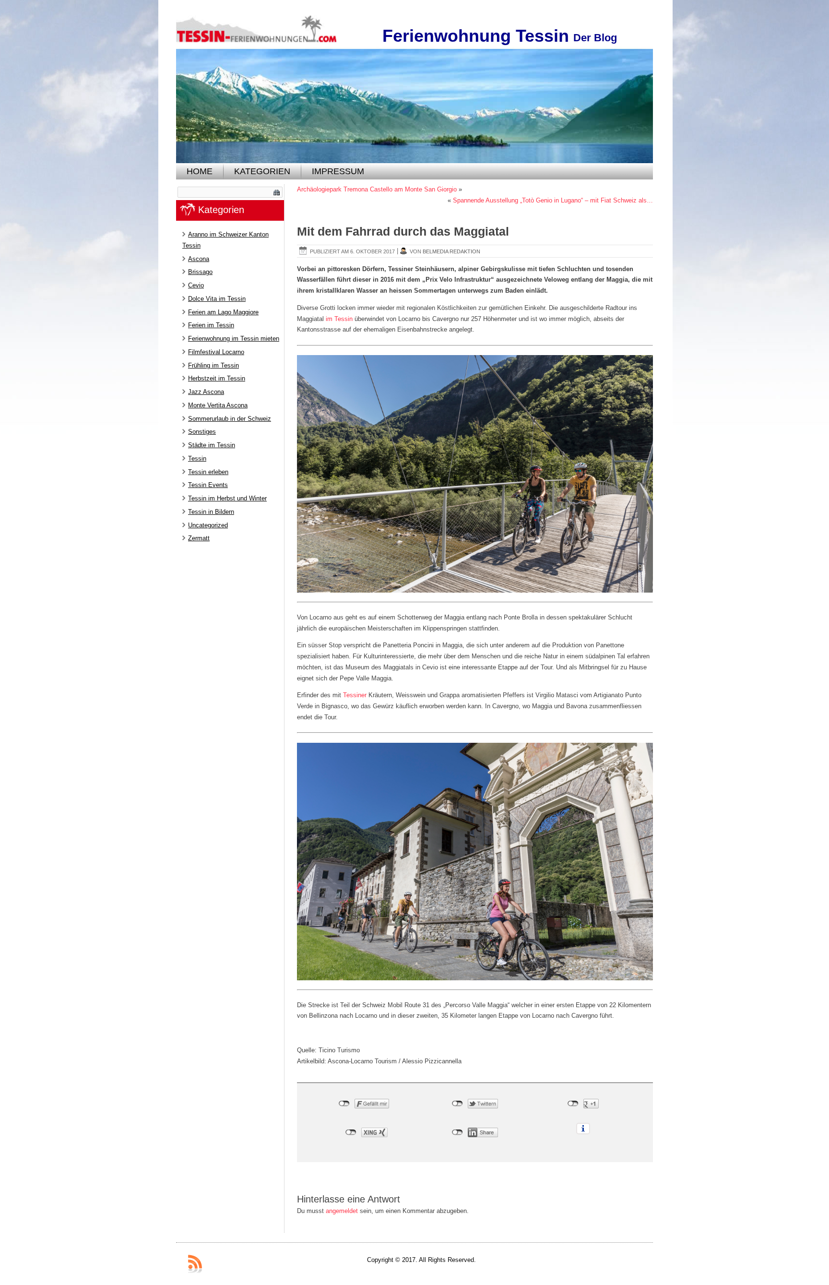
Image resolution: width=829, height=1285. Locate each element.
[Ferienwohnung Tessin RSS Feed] (195, 1264)
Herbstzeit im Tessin (216, 378)
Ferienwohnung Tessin (475, 36)
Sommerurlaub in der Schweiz (229, 418)
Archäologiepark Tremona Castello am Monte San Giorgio (377, 189)
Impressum (338, 171)
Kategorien (262, 171)
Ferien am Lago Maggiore (223, 312)
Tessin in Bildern (211, 511)
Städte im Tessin (211, 445)
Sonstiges (202, 431)
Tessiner (355, 695)
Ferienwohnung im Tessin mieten (233, 338)
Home (200, 171)
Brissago (200, 271)
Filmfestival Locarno (216, 352)
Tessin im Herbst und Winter (227, 498)
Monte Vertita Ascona (218, 405)
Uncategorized (208, 525)
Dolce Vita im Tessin (217, 298)
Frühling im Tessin (213, 365)
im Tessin (340, 318)
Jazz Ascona (206, 391)
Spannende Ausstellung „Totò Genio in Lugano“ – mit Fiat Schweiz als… (553, 200)
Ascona (198, 258)
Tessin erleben (208, 472)
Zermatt (199, 538)
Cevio (196, 285)
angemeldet (342, 1210)
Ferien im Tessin (211, 325)
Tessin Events (208, 484)
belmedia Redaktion (451, 251)
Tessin (197, 458)
